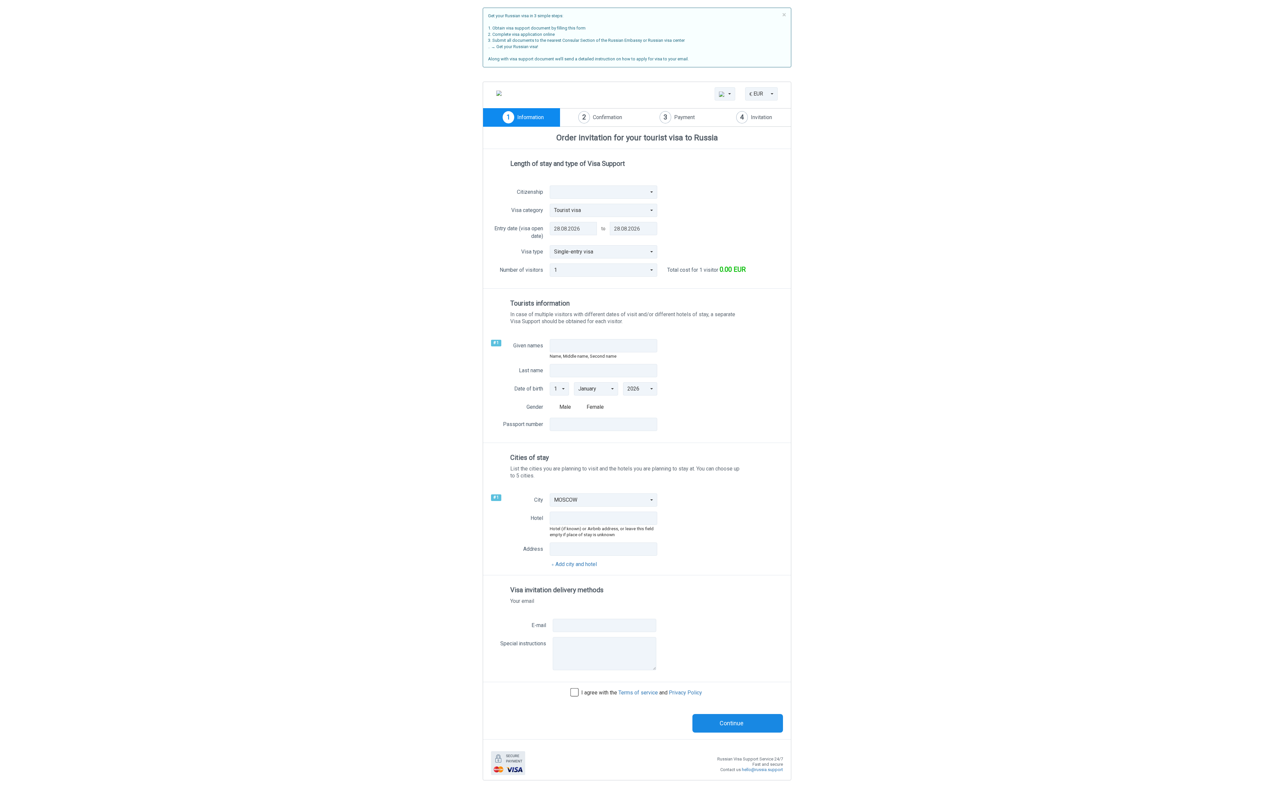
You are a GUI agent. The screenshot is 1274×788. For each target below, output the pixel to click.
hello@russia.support (762, 769)
